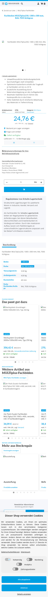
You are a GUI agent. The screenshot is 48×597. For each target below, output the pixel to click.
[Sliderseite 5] (29, 362)
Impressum (25, 552)
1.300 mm (25, 262)
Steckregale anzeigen (11, 450)
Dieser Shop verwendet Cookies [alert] (24, 515)
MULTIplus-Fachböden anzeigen (15, 378)
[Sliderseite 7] (25, 438)
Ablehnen (24, 588)
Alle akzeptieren (24, 579)
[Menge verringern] (6, 182)
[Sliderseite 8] (29, 438)
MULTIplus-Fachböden (34, 111)
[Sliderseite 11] (39, 438)
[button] (28, 3)
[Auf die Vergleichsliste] (14, 142)
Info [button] (28, 139)
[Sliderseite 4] (25, 362)
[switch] (8, 559)
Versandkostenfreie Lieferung (25, 351)
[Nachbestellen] (44, 4)
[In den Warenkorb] (24, 189)
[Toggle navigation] (3, 2)
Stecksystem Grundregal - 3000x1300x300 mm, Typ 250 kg (18, 338)
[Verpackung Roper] (12, 3)
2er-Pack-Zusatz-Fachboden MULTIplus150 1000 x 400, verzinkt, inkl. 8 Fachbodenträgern (19, 416)
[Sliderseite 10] (36, 438)
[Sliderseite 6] (32, 362)
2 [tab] (25, 70)
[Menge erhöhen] (41, 182)
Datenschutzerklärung (10, 552)
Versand (30, 123)
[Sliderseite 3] (22, 362)
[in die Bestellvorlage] (34, 142)
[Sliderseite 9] (32, 438)
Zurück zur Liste (9, 10)
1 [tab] (23, 70)
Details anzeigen (24, 594)
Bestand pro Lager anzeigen (18, 128)
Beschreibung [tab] (9, 245)
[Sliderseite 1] (15, 362)
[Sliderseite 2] (19, 362)
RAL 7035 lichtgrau (27, 266)
